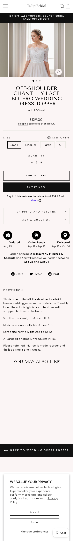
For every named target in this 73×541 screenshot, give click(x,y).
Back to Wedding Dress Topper (39, 450)
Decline (35, 522)
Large (47, 145)
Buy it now (36, 187)
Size (36, 137)
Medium (30, 145)
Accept (34, 512)
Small (14, 145)
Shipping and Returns (36, 211)
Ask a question (36, 219)
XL (60, 145)
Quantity (36, 155)
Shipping (23, 123)
